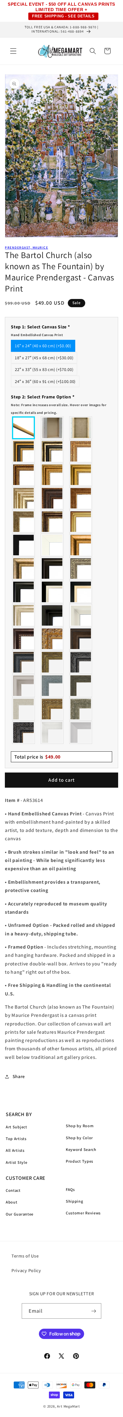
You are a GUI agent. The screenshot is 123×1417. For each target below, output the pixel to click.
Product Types (79, 1161)
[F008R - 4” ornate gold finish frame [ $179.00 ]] (52, 709)
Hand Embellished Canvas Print (37, 335)
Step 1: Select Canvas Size (40, 330)
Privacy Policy (26, 1271)
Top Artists (16, 1138)
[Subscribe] (94, 1311)
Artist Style (16, 1162)
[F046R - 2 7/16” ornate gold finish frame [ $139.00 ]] (52, 662)
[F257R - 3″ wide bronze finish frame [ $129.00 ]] (52, 474)
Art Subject (16, 1126)
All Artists (15, 1150)
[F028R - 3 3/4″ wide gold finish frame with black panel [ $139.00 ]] (24, 451)
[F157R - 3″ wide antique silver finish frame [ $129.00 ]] (24, 498)
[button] (13, 51)
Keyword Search (81, 1149)
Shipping (74, 1201)
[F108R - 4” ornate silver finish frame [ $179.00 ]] (81, 709)
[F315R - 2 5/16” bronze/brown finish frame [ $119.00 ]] (81, 638)
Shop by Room (80, 1125)
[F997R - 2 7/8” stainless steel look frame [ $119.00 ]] (52, 732)
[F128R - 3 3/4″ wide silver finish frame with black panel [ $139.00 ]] (52, 451)
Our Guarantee (19, 1214)
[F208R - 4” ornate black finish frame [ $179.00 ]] (24, 732)
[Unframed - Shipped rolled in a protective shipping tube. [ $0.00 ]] (24, 428)
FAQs (70, 1189)
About (11, 1202)
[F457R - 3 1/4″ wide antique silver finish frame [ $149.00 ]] (24, 568)
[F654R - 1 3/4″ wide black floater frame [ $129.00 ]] (52, 615)
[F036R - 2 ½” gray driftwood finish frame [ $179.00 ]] (52, 685)
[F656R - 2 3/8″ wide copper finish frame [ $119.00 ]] (24, 474)
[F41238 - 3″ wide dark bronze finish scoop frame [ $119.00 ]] (24, 638)
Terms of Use (25, 1256)
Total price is (37, 756)
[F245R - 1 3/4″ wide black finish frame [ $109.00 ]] (24, 545)
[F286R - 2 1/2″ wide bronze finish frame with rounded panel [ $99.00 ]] (52, 521)
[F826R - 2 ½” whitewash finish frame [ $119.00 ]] (24, 709)
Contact (13, 1190)
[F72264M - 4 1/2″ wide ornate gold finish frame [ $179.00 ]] (52, 638)
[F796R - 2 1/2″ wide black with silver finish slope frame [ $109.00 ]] (52, 592)
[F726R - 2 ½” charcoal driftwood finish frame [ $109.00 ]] (81, 685)
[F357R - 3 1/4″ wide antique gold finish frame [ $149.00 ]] (81, 545)
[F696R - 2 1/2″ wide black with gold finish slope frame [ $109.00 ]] (81, 592)
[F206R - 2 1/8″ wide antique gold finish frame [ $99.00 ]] (81, 498)
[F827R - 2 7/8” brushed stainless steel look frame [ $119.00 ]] (81, 732)
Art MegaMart (68, 1406)
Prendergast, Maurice (26, 247)
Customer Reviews (83, 1213)
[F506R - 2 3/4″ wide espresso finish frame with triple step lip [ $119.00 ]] (52, 568)
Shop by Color (79, 1137)
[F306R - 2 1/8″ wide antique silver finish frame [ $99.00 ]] (24, 521)
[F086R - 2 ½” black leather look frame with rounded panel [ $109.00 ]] (24, 662)
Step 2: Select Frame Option (58, 404)
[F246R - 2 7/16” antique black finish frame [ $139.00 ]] (81, 662)
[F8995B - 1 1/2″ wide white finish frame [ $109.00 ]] (52, 545)
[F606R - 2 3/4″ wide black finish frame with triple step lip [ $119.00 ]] (24, 592)
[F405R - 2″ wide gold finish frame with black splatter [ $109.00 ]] (81, 521)
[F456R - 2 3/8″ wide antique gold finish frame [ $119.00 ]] (81, 451)
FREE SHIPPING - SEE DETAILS (63, 16)
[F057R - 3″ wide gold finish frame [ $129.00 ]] (81, 474)
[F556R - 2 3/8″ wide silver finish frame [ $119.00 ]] (81, 568)
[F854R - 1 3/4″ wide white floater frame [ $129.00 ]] (81, 615)
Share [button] (19, 1076)
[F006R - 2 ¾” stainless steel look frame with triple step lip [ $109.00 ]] (24, 685)
